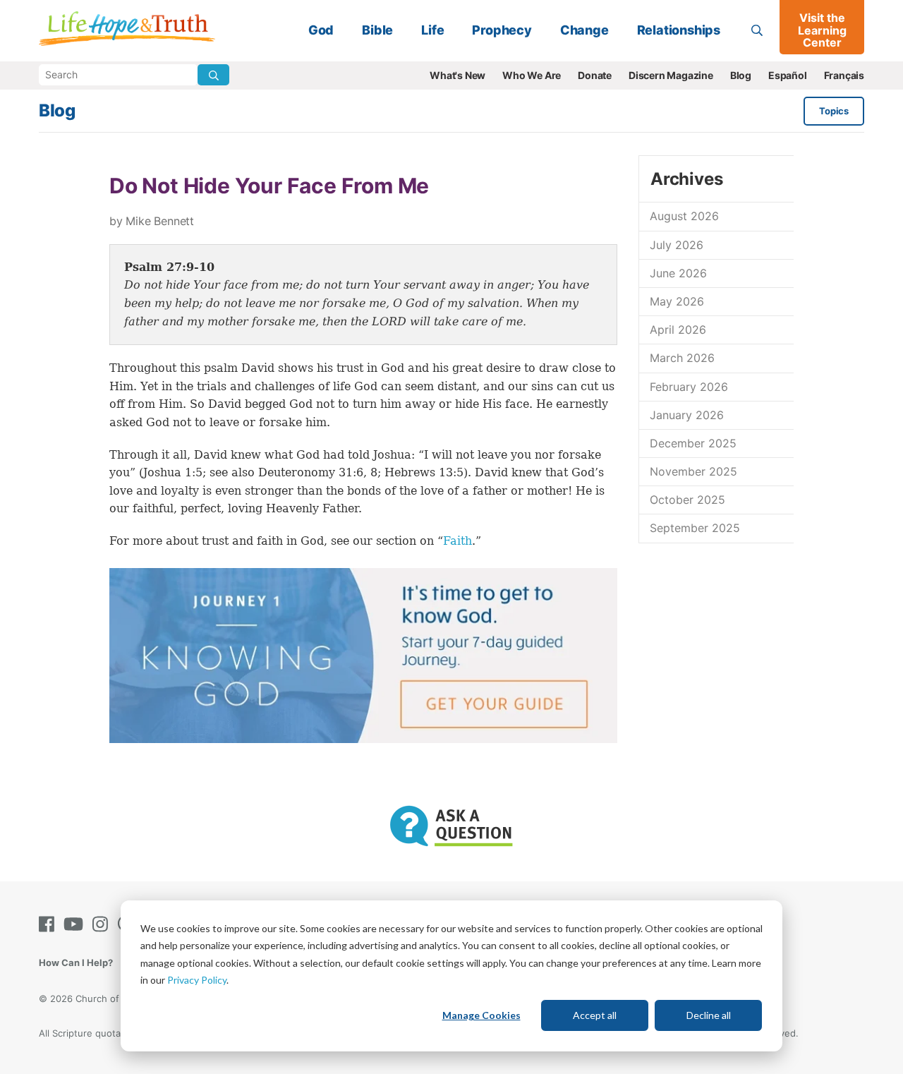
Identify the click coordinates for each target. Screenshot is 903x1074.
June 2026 (678, 273)
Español (787, 75)
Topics (834, 110)
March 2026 (682, 358)
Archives (686, 179)
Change (584, 30)
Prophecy (501, 30)
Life (432, 30)
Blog (740, 75)
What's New (457, 75)
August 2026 (684, 216)
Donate (595, 75)
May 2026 (677, 301)
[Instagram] (103, 924)
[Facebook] (49, 924)
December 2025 (693, 443)
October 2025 (687, 500)
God (321, 30)
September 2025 (695, 528)
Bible (377, 30)
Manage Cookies (481, 1015)
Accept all (595, 1015)
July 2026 (676, 245)
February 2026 (689, 387)
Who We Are (531, 75)
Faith (457, 541)
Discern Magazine (671, 75)
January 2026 (687, 415)
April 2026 (678, 329)
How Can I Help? (76, 962)
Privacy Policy (196, 980)
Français (844, 75)
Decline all (708, 1015)
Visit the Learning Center (822, 30)
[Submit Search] (213, 74)
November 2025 (693, 471)
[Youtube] (76, 924)
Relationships (678, 30)
